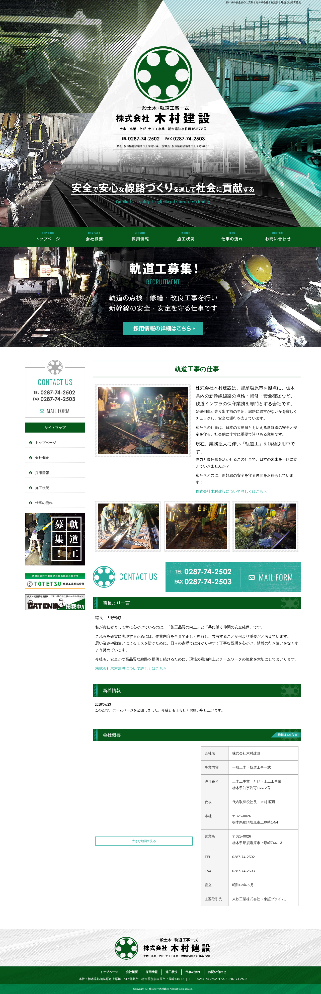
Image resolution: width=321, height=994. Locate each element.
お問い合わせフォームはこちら (55, 389)
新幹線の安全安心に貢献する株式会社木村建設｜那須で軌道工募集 (263, 2)
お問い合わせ (278, 237)
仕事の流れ (232, 237)
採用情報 (140, 237)
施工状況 (186, 237)
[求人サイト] (55, 588)
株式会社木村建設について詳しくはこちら (231, 491)
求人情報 (55, 539)
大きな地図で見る (144, 841)
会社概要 (94, 237)
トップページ (48, 237)
